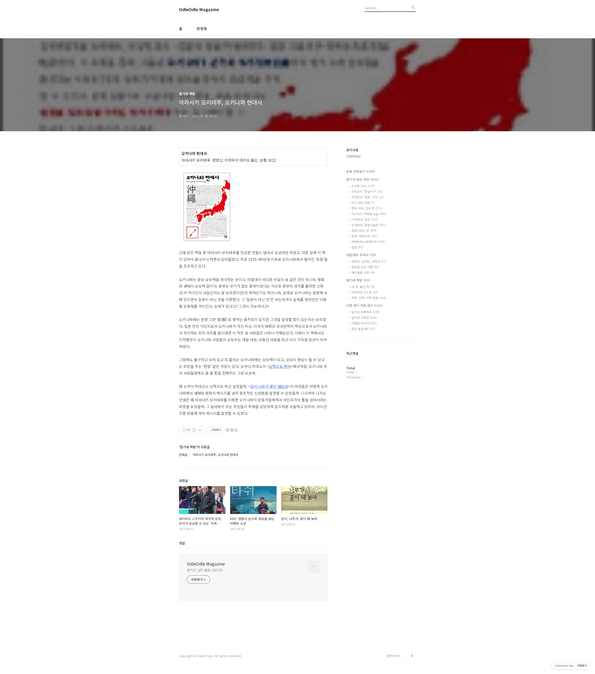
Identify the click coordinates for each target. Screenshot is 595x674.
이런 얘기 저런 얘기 (364, 305)
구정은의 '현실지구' (367, 191)
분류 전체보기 (360, 171)
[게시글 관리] (200, 430)
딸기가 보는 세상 (362, 179)
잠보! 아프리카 (364, 236)
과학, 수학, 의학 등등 (368, 298)
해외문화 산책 (363, 272)
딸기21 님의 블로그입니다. (205, 570)
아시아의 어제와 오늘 (368, 214)
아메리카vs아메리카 (368, 241)
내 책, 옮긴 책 (363, 287)
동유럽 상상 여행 (365, 267)
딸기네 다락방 (364, 317)
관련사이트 (393, 656)
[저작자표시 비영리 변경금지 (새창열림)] (231, 430)
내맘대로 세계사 (361, 254)
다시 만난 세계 (362, 202)
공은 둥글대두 (363, 329)
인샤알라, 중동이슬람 (368, 225)
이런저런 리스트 (364, 292)
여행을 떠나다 (364, 323)
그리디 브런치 (395, 648)
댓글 (182, 543)
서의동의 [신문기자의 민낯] (400, 600)
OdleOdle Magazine (199, 9)
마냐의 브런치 (395, 641)
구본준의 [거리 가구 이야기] (401, 615)
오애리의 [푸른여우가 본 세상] (400, 630)
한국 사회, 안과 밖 (366, 208)
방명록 (202, 28)
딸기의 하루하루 (365, 312)
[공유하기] (194, 430)
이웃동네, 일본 (364, 219)
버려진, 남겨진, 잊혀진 (368, 261)
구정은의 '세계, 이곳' (367, 197)
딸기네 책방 (358, 280)
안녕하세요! (353, 156)
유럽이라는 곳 (364, 230)
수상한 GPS (362, 186)
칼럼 (357, 247)
